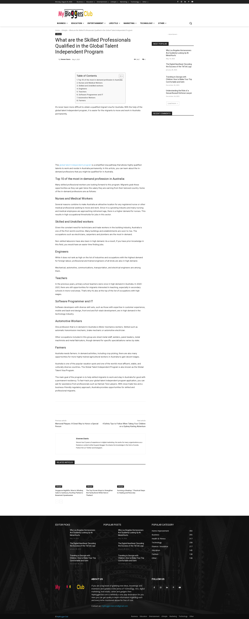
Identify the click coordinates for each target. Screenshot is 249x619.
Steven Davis (65, 59)
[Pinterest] (188, 1)
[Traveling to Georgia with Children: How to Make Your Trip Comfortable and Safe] (158, 80)
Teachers (82, 92)
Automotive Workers (86, 98)
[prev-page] (56, 501)
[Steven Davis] (57, 59)
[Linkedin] (185, 1)
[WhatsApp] (91, 66)
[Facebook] (177, 1)
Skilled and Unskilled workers (91, 86)
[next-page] (61, 501)
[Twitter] (79, 66)
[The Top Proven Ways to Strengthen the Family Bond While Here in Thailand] (100, 478)
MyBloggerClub (62, 616)
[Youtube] (192, 1)
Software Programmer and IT (91, 95)
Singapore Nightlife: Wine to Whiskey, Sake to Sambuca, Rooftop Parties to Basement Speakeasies (69, 492)
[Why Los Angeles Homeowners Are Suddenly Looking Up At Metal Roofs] (158, 53)
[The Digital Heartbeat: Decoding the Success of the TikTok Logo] (158, 67)
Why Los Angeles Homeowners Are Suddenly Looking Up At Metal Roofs (178, 52)
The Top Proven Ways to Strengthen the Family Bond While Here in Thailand (99, 492)
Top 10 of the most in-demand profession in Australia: (100, 80)
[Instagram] (181, 1)
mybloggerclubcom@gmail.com (114, 606)
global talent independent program (75, 165)
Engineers (83, 89)
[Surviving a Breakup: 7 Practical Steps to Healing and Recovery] (131, 478)
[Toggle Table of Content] (120, 76)
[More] (98, 66)
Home (57, 30)
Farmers (82, 100)
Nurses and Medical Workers (90, 83)
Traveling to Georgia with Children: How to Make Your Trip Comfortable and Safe (179, 79)
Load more (172, 103)
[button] (191, 23)
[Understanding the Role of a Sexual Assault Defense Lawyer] (158, 93)
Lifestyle (64, 30)
